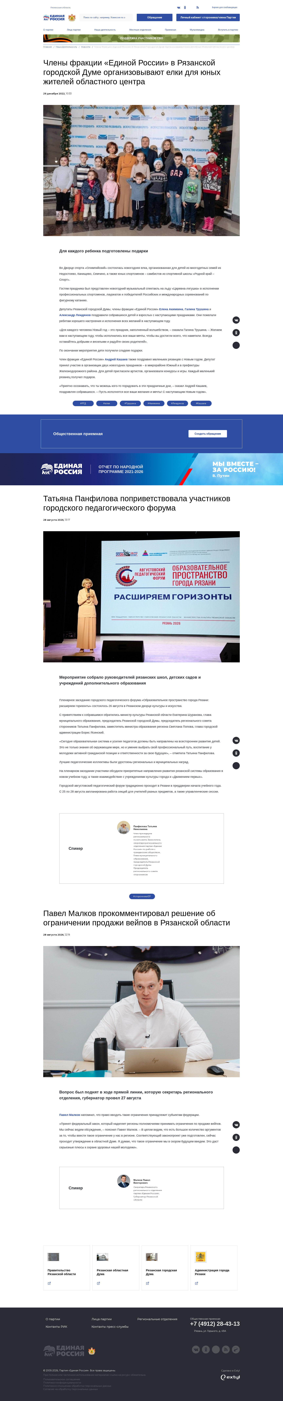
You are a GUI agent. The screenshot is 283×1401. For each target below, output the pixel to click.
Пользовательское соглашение (61, 1379)
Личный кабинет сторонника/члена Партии (208, 17)
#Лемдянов (177, 403)
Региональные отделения (157, 1319)
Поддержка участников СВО (141, 38)
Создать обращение (208, 433)
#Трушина (130, 403)
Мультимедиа (197, 29)
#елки (106, 403)
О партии (48, 29)
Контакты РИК (56, 1327)
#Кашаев (201, 403)
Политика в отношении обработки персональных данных (77, 1386)
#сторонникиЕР (142, 896)
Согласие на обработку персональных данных (70, 1389)
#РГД (83, 403)
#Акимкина (154, 403)
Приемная (170, 29)
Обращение (154, 17)
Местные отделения (140, 29)
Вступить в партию (228, 29)
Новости (85, 47)
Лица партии (74, 29)
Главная (47, 47)
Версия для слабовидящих (224, 7)
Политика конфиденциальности (62, 1382)
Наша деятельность (105, 29)
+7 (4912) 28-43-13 (215, 1323)
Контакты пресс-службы (110, 1327)
